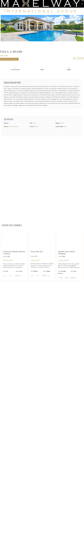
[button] (81, 28)
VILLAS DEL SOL (37, 252)
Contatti (74, 3)
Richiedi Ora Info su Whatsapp (9, 59)
